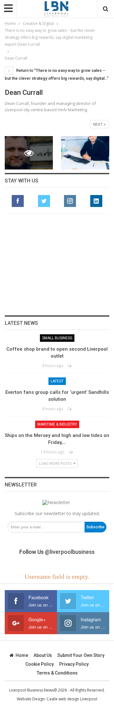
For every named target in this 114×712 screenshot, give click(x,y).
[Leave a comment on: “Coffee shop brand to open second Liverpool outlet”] (69, 365)
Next (98, 124)
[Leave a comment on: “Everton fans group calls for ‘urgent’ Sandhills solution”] (69, 408)
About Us (43, 655)
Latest (57, 381)
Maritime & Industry (57, 424)
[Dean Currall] (85, 152)
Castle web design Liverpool (72, 699)
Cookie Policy (39, 664)
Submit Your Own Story (80, 655)
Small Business (57, 338)
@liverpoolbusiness (70, 551)
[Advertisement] (57, 264)
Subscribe (95, 527)
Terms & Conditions (57, 672)
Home (22, 655)
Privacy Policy (74, 664)
